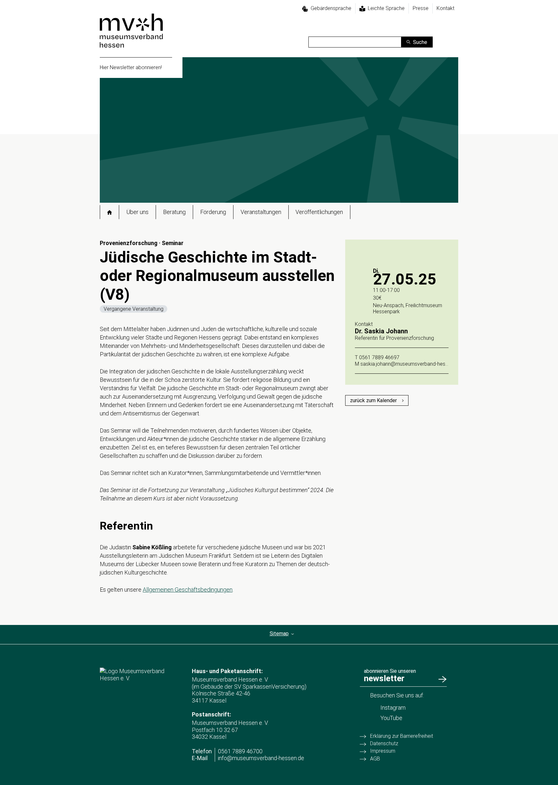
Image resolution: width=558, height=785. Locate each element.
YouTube (391, 718)
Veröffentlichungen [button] (319, 212)
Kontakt (445, 8)
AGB (375, 759)
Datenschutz (384, 743)
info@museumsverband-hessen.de (261, 758)
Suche (420, 42)
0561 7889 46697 (379, 357)
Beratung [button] (174, 212)
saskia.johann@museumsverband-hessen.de (410, 364)
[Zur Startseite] (131, 31)
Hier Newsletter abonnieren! (131, 67)
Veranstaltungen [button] (261, 212)
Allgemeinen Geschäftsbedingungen (187, 589)
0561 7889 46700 (240, 751)
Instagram (393, 707)
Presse (421, 8)
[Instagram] (453, 34)
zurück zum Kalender (373, 400)
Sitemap (279, 633)
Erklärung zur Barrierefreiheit (401, 736)
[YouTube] (453, 43)
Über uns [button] (137, 212)
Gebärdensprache (331, 8)
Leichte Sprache (386, 8)
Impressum (382, 751)
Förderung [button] (213, 212)
